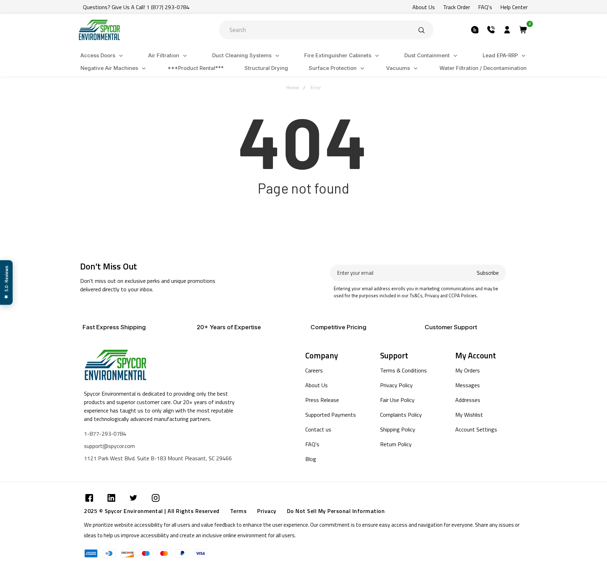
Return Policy (396, 444)
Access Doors (97, 55)
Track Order (456, 7)
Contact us (318, 429)
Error (316, 87)
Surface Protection (333, 68)
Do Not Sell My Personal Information (336, 511)
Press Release (322, 400)
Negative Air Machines (109, 68)
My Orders (467, 370)
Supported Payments (330, 414)
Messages (467, 385)
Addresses (467, 400)
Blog (310, 459)
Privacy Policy (396, 385)
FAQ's (485, 7)
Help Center (514, 7)
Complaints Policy (401, 414)
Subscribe (488, 273)
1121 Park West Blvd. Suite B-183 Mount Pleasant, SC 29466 (158, 458)
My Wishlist (469, 414)
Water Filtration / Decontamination (483, 68)
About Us (423, 7)
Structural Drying (266, 68)
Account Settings (476, 429)
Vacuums (398, 68)
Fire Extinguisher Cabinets (337, 55)
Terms (238, 511)
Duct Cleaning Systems (242, 55)
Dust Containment (427, 55)
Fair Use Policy (397, 400)
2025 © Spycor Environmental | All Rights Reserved (152, 511)
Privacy (266, 511)
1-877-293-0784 (105, 433)
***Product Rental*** (196, 68)
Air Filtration (163, 55)
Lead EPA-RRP (500, 55)
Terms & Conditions (403, 370)
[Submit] (421, 29)
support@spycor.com (109, 446)
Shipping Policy (397, 429)
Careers (314, 370)
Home (292, 87)
